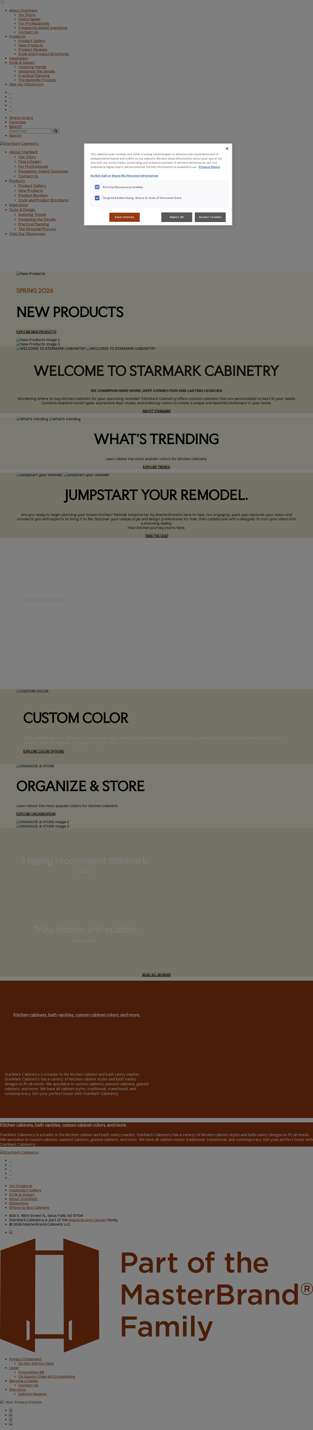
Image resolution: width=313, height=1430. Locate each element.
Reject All (177, 217)
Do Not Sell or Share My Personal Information (124, 175)
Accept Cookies (210, 217)
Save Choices (124, 217)
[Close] (227, 149)
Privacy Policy (209, 167)
